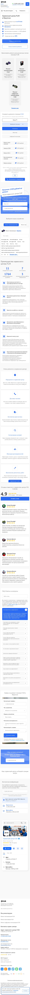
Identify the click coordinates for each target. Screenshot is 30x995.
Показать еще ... (14, 254)
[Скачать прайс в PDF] (15, 175)
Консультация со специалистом (16, 179)
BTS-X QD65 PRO (4, 241)
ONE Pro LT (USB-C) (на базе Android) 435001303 (10, 246)
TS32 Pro (3, 243)
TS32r (16, 243)
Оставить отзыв (15, 498)
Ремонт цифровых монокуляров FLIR (10, 922)
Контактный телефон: (9, 701)
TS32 (7, 243)
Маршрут (8, 848)
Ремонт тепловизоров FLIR (11, 224)
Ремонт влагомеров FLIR (7, 919)
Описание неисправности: (10, 720)
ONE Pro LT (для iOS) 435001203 (7, 248)
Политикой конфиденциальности (17, 740)
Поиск (14, 120)
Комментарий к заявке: (10, 727)
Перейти (19, 230)
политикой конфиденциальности (21, 211)
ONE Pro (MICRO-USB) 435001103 (7, 252)
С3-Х (5, 254)
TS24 (23, 241)
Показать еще (15, 108)
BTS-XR (20, 239)
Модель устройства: (9, 714)
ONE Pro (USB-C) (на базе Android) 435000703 (10, 250)
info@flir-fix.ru (4, 941)
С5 (1, 254)
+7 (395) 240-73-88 (18, 3)
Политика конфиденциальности (14, 980)
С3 (7, 254)
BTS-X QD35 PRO (12, 241)
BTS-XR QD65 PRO (4, 239)
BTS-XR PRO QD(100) (14, 239)
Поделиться (2, 969)
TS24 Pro (19, 241)
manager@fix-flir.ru (6, 945)
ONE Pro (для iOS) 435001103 (22, 252)
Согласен (25, 990)
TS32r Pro (12, 243)
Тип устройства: (8, 707)
